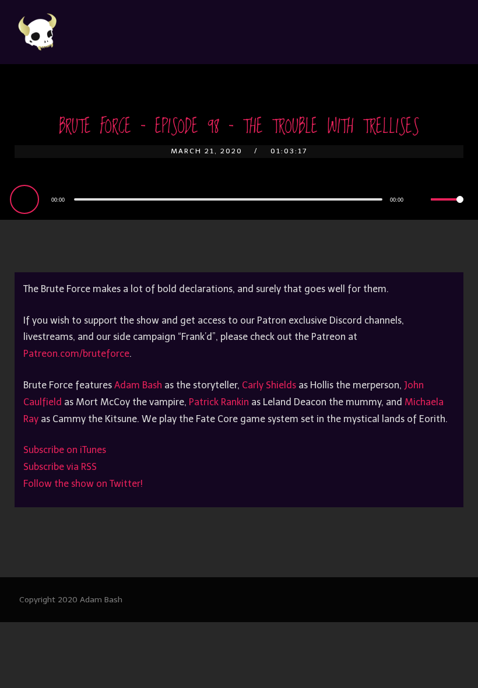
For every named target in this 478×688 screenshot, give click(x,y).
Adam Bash (138, 385)
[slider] (447, 208)
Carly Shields (269, 385)
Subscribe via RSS (60, 466)
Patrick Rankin (219, 402)
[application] (239, 198)
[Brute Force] (38, 32)
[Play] (26, 198)
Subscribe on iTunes (64, 449)
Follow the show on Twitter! (83, 483)
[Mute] (421, 200)
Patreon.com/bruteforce (76, 353)
